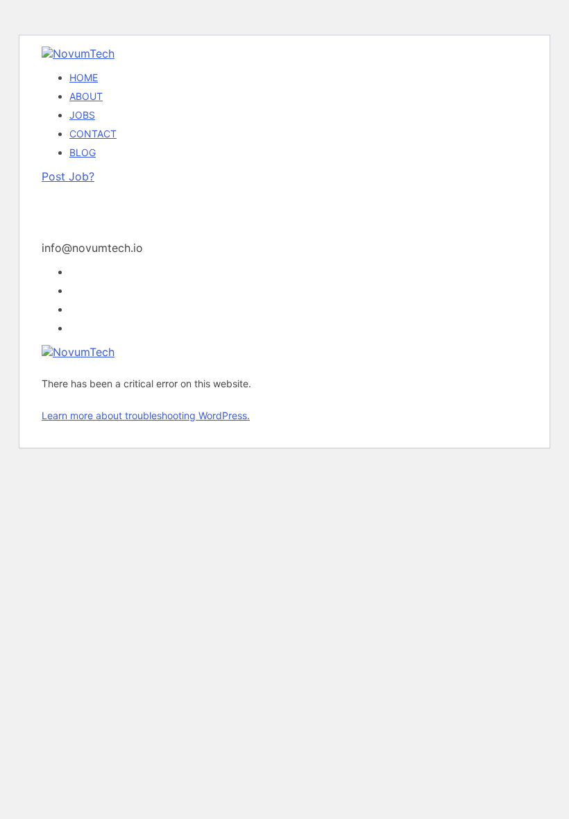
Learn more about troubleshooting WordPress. (146, 415)
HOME (83, 77)
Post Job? (68, 176)
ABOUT (86, 96)
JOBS (82, 115)
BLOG (82, 152)
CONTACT (93, 134)
